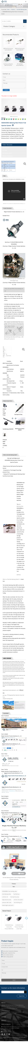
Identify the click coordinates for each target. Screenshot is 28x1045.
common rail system (18, 899)
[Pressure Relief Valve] (5, 434)
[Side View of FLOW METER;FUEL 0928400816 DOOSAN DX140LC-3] (14, 219)
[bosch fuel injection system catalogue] (14, 326)
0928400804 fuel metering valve (9, 891)
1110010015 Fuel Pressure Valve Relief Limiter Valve (19, 926)
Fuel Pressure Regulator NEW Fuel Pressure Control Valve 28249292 (8, 64)
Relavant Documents (7, 156)
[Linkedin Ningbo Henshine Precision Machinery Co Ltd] (14, 738)
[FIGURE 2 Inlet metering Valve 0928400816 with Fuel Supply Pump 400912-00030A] (14, 254)
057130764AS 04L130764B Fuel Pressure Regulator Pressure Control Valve (19, 64)
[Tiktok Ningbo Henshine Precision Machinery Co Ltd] (14, 758)
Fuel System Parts (7, 153)
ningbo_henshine (5, 756)
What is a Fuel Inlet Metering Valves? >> (12, 579)
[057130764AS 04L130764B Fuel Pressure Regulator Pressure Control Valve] (20, 57)
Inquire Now (21, 996)
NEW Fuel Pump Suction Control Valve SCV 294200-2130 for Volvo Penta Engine (20, 49)
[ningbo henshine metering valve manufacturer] (14, 702)
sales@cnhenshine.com (7, 1031)
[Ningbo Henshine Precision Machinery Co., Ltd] (14, 719)
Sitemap (10, 1039)
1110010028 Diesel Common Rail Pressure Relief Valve (9, 926)
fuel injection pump (14, 897)
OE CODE (4, 150)
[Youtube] (9, 1034)
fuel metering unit (18, 902)
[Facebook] (2, 1034)
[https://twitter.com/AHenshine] (14, 773)
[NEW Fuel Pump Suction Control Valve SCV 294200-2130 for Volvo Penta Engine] (20, 42)
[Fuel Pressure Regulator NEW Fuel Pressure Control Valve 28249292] (8, 57)
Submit (6, 90)
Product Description (7, 145)
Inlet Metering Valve (6, 894)
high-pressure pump (6, 899)
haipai (18, 1039)
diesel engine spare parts (8, 905)
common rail (5, 897)
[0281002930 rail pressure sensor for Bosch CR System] (19, 418)
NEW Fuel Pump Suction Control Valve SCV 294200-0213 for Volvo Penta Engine (8, 49)
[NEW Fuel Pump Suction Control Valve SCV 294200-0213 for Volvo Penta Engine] (8, 42)
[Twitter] (7, 1034)
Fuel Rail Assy (16, 894)
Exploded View (5, 147)
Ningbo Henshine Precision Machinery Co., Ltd (11, 717)
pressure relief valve (6, 902)
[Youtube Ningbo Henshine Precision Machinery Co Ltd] (14, 838)
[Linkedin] (4, 1034)
